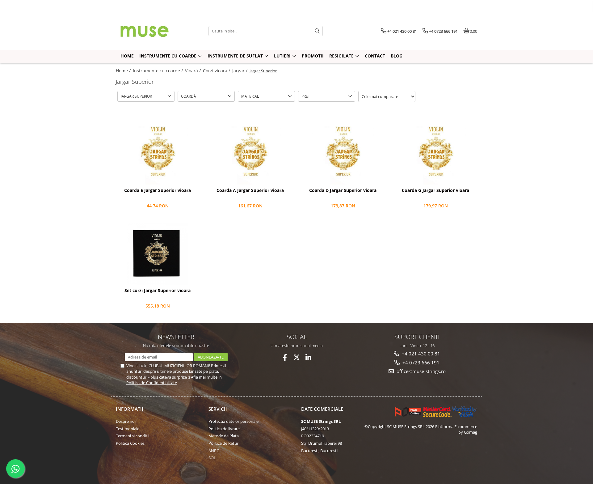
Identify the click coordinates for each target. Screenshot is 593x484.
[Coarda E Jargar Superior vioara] (157, 154)
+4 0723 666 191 (420, 362)
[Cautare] (317, 31)
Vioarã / (193, 71)
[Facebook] (285, 357)
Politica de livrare (224, 428)
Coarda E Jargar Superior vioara (157, 190)
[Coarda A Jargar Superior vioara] (250, 154)
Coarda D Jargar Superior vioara (342, 190)
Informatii (129, 409)
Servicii (217, 409)
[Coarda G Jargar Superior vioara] (435, 154)
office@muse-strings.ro (420, 371)
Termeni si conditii (132, 436)
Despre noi (126, 421)
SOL (212, 458)
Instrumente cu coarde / (158, 71)
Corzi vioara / (217, 71)
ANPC (213, 450)
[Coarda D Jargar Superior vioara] (343, 154)
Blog (396, 56)
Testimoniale (127, 428)
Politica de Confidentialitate (151, 382)
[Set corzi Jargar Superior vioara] (157, 254)
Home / (124, 71)
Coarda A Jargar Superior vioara (250, 190)
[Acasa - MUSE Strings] (154, 31)
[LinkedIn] (308, 357)
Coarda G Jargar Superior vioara (435, 190)
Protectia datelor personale (233, 421)
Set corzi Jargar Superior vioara (157, 290)
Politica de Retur (223, 443)
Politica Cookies (130, 443)
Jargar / (240, 71)
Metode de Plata (223, 436)
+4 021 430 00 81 (420, 353)
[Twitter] (296, 357)
